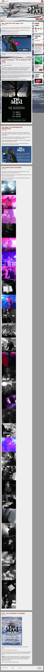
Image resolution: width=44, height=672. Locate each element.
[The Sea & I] (22, 10)
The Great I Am (22, 28)
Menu (4, 19)
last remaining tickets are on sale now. (10, 650)
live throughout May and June (12, 33)
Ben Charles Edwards (15, 30)
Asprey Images (4, 179)
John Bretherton (24, 53)
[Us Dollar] (21, 668)
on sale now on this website (12, 74)
